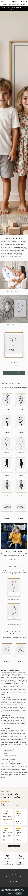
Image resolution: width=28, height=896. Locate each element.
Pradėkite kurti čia (14, 372)
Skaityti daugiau (14, 559)
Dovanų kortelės (14, 881)
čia (1, 712)
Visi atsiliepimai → (14, 846)
